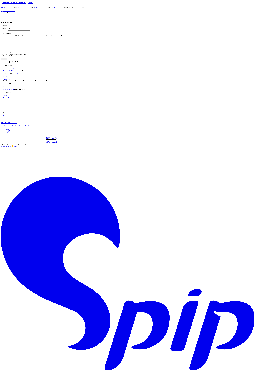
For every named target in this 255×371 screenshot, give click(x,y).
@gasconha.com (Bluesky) (51, 138)
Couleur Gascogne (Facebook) (51, 142)
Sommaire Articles (9, 122)
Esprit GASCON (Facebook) (51, 141)
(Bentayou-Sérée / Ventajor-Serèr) (10, 68)
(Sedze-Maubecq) (7, 76)
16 (3, 117)
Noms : (19, 7)
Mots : (53, 7)
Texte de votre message (6, 33)
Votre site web (5, 29)
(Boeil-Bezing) (6, 86)
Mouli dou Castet (8, 70)
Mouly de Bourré (8, 79)
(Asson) (5, 95)
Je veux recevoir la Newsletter (9, 55)
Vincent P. (16, 73)
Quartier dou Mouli (8, 89)
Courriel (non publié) (6, 28)
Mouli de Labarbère (8, 98)
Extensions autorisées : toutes (8, 54)
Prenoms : (36, 7)
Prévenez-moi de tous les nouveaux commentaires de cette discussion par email (19, 50)
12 (3, 115)
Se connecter (30, 27)
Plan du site (3, 146)
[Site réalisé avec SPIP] (127, 369)
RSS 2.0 (15, 146)
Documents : (69, 7)
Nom (3, 27)
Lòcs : (3, 7)
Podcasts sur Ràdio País (51, 137)
